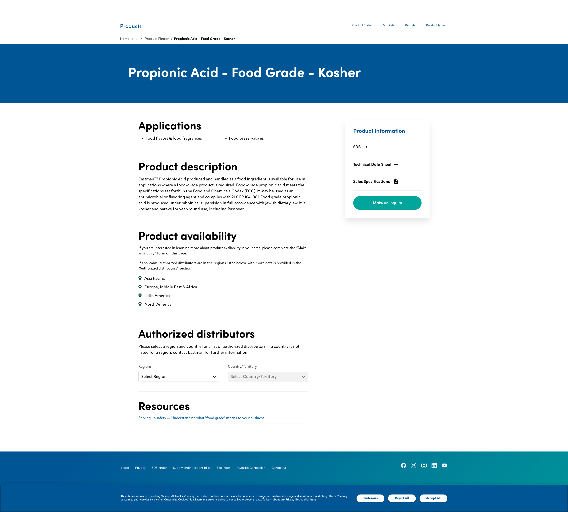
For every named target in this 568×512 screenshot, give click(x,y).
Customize (370, 498)
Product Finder (157, 38)
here (313, 499)
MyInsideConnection (251, 468)
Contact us (279, 468)
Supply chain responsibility (192, 468)
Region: (144, 367)
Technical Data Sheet (372, 164)
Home (125, 38)
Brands (410, 25)
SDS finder (159, 468)
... (137, 38)
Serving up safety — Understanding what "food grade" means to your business (201, 418)
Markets (388, 25)
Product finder (362, 25)
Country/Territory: (243, 367)
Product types (436, 25)
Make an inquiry (387, 202)
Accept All (433, 498)
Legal (125, 468)
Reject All (402, 498)
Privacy (140, 468)
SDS (357, 146)
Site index (224, 468)
